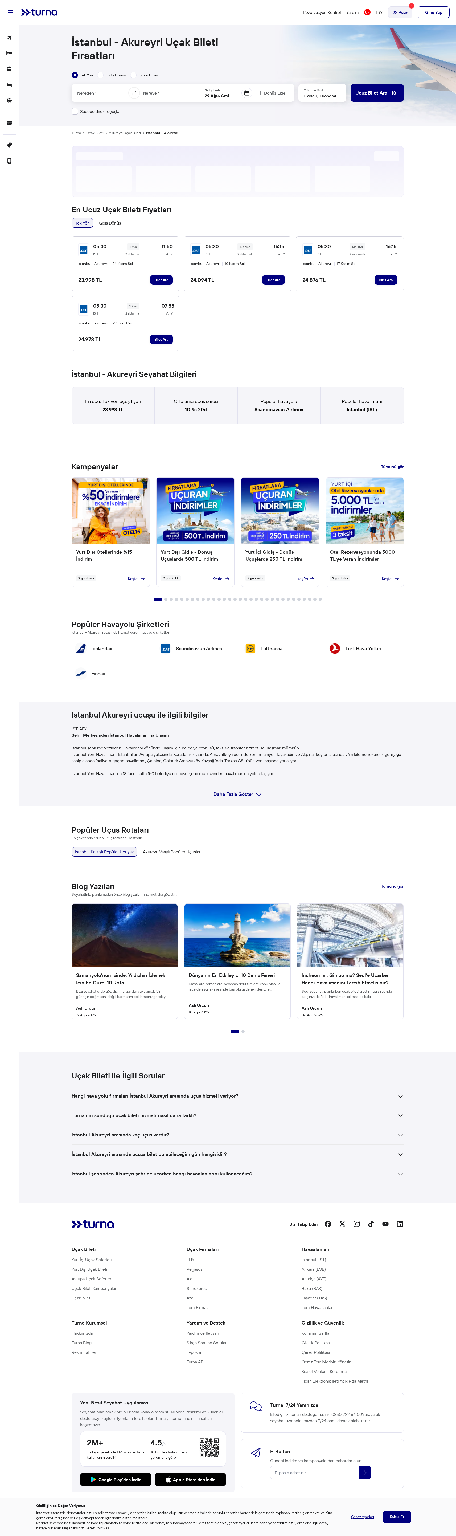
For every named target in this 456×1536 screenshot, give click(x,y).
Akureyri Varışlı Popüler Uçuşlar (171, 851)
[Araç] (9, 85)
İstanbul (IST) (362, 409)
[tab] (82, 75)
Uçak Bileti (95, 133)
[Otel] (9, 53)
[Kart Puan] (9, 123)
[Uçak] (9, 38)
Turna (76, 133)
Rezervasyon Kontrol (322, 12)
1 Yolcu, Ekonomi (320, 96)
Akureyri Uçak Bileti (125, 133)
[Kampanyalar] (9, 145)
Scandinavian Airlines (278, 409)
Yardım (352, 12)
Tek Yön (82, 223)
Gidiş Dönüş (110, 223)
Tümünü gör (392, 466)
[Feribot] (9, 101)
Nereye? (151, 93)
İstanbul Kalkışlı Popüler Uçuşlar (104, 851)
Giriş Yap (433, 12)
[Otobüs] (9, 69)
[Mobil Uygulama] (9, 161)
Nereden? (86, 93)
